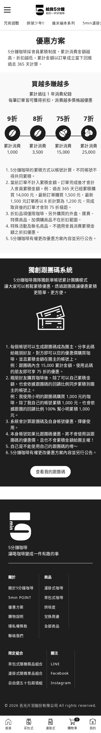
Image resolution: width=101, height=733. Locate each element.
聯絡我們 (16, 635)
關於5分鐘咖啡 (21, 587)
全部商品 (52, 626)
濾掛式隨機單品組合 (25, 673)
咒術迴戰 (11, 22)
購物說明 (16, 616)
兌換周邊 (52, 616)
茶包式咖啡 (53, 597)
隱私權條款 (17, 626)
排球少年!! (36, 22)
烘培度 (50, 607)
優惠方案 (16, 607)
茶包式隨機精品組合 (25, 663)
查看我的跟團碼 (50, 472)
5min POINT (19, 597)
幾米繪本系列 (63, 22)
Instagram (61, 682)
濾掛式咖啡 (53, 587)
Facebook (59, 673)
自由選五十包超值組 (25, 682)
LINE (55, 663)
